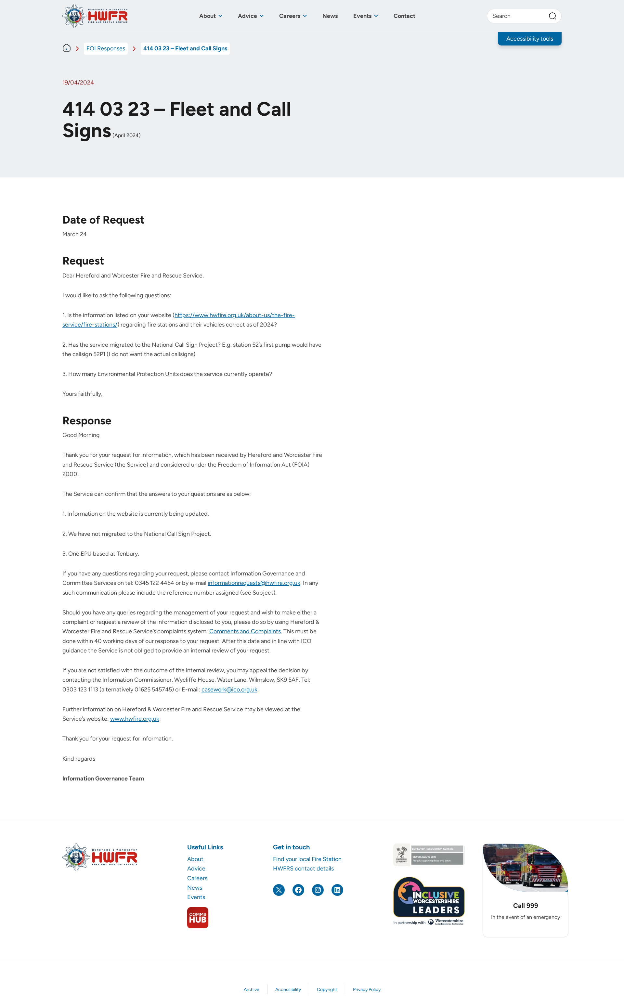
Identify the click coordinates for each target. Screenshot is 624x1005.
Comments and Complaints (245, 631)
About (207, 15)
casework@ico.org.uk (229, 689)
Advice (247, 15)
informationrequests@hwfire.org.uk (254, 582)
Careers (289, 15)
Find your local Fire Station (307, 859)
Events (362, 15)
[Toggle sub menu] (220, 16)
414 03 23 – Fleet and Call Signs (185, 48)
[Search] (552, 16)
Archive (251, 989)
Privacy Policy (367, 989)
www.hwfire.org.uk (134, 718)
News (330, 15)
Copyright (327, 989)
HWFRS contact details (303, 868)
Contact (404, 15)
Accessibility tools (529, 38)
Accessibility (288, 989)
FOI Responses (105, 48)
